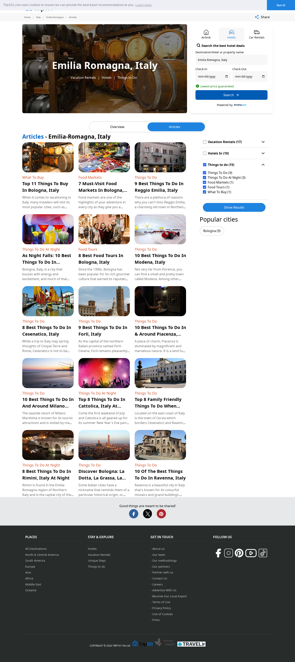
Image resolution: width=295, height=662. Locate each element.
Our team (158, 555)
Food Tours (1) (218, 187)
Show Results (234, 207)
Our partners (161, 566)
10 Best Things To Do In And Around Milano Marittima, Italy (48, 405)
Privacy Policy (161, 608)
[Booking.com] (240, 105)
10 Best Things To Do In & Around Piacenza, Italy (160, 333)
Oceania (30, 590)
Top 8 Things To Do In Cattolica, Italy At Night (101, 405)
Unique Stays (97, 560)
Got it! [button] (281, 5)
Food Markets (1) (220, 182)
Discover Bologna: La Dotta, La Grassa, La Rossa (101, 477)
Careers (157, 584)
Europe (30, 566)
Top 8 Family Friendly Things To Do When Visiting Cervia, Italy (158, 405)
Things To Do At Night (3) (226, 177)
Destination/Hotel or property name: (219, 52)
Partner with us (162, 572)
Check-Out (239, 69)
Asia (28, 572)
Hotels (107, 77)
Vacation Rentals (83, 77)
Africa (29, 578)
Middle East (33, 584)
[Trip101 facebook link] (218, 553)
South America (35, 560)
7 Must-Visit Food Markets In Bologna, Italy (100, 190)
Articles (174, 127)
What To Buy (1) (219, 192)
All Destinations (36, 549)
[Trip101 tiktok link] (263, 553)
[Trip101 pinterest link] (239, 553)
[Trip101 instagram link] (229, 553)
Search (228, 95)
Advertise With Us (164, 590)
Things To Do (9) (220, 173)
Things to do (96, 566)
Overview (117, 127)
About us (158, 549)
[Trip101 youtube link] (250, 553)
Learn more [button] (143, 5)
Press (156, 620)
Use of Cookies (162, 614)
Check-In (201, 69)
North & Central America (42, 555)
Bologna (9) (212, 231)
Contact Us (159, 578)
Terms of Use (161, 602)
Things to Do (127, 77)
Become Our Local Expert (169, 596)
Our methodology (164, 560)
